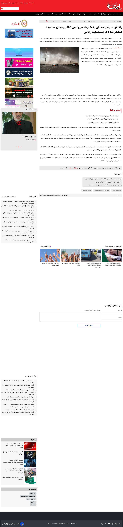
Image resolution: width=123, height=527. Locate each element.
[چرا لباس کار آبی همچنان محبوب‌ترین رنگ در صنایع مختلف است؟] (30, 463)
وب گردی (33, 440)
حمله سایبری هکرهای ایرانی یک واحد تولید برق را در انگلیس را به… (19, 241)
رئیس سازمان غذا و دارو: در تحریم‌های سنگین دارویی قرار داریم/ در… (18, 219)
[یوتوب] (108, 524)
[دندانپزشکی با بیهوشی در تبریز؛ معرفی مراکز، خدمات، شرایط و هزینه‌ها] (30, 472)
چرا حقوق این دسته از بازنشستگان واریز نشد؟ (21, 210)
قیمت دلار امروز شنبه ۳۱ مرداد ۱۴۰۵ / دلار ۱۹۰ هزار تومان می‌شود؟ (17, 401)
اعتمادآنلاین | (117, 48)
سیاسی (110, 14)
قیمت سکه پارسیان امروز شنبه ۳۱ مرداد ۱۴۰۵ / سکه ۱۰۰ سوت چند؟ (18, 386)
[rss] (119, 524)
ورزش (84, 14)
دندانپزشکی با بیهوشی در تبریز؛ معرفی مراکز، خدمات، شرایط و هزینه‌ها (14, 471)
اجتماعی (89, 14)
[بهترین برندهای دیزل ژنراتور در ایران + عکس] (30, 480)
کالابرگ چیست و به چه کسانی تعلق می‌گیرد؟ (13, 453)
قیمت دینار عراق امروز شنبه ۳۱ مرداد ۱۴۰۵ (22, 407)
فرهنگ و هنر (77, 14)
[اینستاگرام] (115, 524)
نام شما (120, 310)
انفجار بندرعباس (86, 190)
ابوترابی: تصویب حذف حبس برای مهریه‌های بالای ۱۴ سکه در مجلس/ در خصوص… (17, 232)
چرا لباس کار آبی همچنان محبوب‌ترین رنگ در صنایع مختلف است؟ (13, 462)
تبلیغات (22, 3)
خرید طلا (33, 505)
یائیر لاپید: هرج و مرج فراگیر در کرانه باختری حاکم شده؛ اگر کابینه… (17, 207)
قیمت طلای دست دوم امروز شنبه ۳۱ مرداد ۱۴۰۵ (20, 390)
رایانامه (120, 317)
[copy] (118, 195)
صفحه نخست (117, 14)
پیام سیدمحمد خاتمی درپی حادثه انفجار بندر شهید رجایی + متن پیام (103, 179)
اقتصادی (96, 14)
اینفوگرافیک (62, 14)
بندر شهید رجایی (116, 190)
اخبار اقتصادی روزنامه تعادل (28, 496)
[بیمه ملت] (19, 33)
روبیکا (76, 168)
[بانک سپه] (19, 72)
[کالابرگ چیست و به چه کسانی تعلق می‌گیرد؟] (30, 455)
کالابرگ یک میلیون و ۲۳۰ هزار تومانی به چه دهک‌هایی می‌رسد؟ (18, 237)
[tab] (21, 146)
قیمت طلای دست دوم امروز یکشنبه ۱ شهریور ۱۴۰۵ (19, 410)
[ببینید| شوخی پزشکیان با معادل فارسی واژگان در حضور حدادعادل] (19, 123)
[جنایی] (19, 92)
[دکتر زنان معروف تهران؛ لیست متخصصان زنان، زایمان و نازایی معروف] (30, 446)
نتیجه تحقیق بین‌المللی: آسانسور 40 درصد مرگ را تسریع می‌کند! (18, 228)
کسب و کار (50, 14)
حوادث (69, 14)
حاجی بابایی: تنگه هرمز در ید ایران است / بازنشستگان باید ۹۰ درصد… (18, 214)
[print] (108, 21)
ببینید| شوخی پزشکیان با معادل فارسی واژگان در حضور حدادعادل (20, 137)
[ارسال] (110, 21)
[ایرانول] (19, 83)
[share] (46, 21)
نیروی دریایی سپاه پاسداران (101, 190)
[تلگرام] (111, 524)
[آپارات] (101, 524)
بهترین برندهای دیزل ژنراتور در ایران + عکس (13, 478)
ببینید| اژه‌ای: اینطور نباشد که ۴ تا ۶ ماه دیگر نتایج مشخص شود (104, 185)
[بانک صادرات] (19, 52)
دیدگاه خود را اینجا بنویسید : (92, 310)
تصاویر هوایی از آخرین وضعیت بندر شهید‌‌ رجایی (108, 182)
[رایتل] (19, 62)
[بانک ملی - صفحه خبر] (19, 23)
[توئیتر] (104, 524)
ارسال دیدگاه (88, 326)
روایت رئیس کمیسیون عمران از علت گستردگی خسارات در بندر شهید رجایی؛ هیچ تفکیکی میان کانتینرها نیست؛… (102, 117)
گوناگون (43, 14)
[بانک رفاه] (19, 103)
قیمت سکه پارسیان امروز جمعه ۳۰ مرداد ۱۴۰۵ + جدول (18, 404)
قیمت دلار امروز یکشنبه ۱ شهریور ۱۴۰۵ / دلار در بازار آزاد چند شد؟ (18, 413)
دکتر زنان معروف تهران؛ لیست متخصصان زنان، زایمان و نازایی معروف (14, 445)
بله (70, 168)
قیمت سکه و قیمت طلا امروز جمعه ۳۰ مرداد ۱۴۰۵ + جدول (19, 382)
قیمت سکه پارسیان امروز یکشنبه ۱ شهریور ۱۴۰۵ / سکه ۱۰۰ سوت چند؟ (17, 393)
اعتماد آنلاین (54, 523)
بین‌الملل (103, 14)
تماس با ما (31, 3)
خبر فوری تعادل (31, 499)
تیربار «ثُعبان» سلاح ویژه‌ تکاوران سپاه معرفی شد (20, 397)
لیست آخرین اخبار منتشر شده (8, 196)
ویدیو (37, 14)
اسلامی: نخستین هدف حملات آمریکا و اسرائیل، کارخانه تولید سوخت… (18, 223)
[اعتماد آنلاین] (114, 6)
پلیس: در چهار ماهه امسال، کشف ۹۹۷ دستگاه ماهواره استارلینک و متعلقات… (18, 202)
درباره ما (26, 3)
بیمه (56, 14)
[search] (2, 9)
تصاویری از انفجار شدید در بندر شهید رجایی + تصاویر (103, 123)
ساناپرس (33, 502)
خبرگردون (32, 493)
